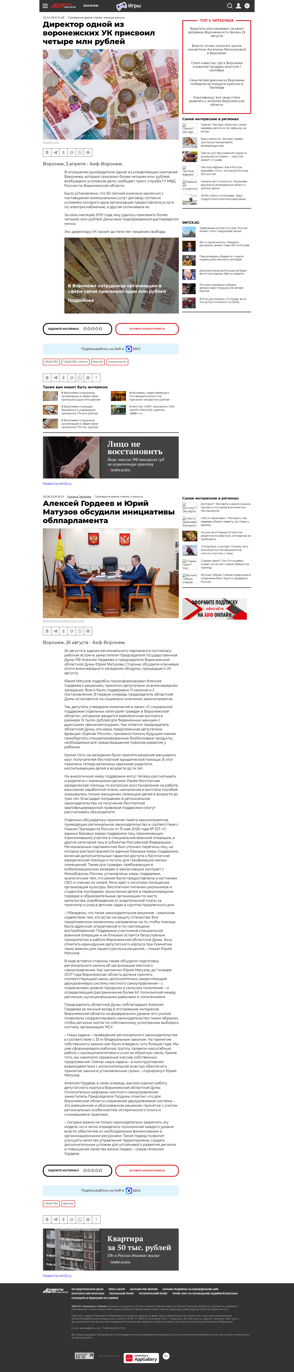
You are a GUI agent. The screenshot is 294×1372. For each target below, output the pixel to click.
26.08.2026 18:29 (53, 496)
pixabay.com (51, 142)
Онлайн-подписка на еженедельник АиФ (190, 1289)
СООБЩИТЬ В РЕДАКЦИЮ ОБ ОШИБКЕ (94, 1298)
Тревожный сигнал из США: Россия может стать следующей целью (223, 230)
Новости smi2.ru (57, 484)
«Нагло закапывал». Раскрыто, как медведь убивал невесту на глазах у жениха (225, 521)
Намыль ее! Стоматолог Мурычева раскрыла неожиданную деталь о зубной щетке (224, 185)
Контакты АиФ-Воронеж (87, 1293)
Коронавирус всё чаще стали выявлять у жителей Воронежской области (216, 101)
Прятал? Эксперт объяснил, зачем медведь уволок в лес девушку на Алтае (224, 128)
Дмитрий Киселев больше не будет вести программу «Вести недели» (223, 272)
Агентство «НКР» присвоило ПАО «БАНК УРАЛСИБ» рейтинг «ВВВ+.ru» (152, 410)
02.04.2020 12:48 (53, 17)
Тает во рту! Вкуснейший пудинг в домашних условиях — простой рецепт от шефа (224, 156)
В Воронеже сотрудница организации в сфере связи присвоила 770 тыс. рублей (79, 424)
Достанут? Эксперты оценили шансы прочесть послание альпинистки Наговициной (226, 507)
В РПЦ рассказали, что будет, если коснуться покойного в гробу (223, 301)
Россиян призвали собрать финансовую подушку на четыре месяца (221, 287)
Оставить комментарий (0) (147, 328)
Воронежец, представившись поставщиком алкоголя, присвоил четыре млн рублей (149, 396)
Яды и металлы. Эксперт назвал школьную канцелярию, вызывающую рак (222, 142)
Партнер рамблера (108, 1356)
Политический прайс (153, 1293)
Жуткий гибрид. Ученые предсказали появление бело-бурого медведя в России (226, 578)
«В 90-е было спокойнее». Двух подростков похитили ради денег (223, 197)
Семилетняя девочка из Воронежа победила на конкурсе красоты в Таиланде (216, 83)
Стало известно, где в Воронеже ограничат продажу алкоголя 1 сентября (217, 66)
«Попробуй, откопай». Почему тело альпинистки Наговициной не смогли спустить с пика (224, 550)
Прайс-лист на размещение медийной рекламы (205, 1293)
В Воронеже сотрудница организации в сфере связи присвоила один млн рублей (117, 288)
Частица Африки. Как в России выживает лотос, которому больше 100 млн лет (224, 171)
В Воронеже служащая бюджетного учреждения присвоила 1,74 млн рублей (79, 410)
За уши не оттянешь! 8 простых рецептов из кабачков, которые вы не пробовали (226, 536)
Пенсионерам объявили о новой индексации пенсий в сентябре (221, 258)
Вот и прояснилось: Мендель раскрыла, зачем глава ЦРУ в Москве (224, 244)
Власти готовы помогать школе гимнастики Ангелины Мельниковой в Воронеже (216, 49)
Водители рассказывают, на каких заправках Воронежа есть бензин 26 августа (217, 32)
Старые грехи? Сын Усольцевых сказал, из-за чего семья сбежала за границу (225, 564)
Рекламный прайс (121, 1293)
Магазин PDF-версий (144, 1289)
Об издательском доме (87, 1289)
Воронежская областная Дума (63, 620)
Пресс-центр (116, 1289)
